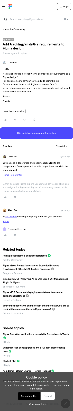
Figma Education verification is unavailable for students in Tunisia (36, 334)
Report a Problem (12, 300)
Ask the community (14, 111)
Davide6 (12, 62)
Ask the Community (15, 29)
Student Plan (9, 361)
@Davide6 (11, 216)
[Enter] (6, 19)
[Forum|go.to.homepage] (10, 6)
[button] (4, 7)
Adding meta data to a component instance (25, 255)
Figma (6, 221)
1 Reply (6, 342)
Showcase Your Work (14, 286)
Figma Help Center (12, 174)
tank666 (12, 156)
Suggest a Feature (12, 273)
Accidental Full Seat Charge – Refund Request (27, 370)
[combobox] (36, 19)
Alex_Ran (12, 210)
